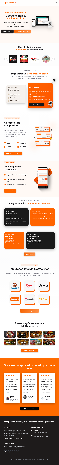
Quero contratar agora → (29, 408)
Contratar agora (21, 31)
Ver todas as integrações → (29, 311)
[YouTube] (17, 451)
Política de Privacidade (42, 459)
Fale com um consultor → (13, 153)
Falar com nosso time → (30, 350)
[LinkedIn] (13, 451)
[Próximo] (53, 59)
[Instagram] (5, 451)
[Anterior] (6, 59)
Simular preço (7, 31)
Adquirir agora (29, 254)
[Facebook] (9, 451)
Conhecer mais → (10, 190)
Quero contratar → (36, 104)
